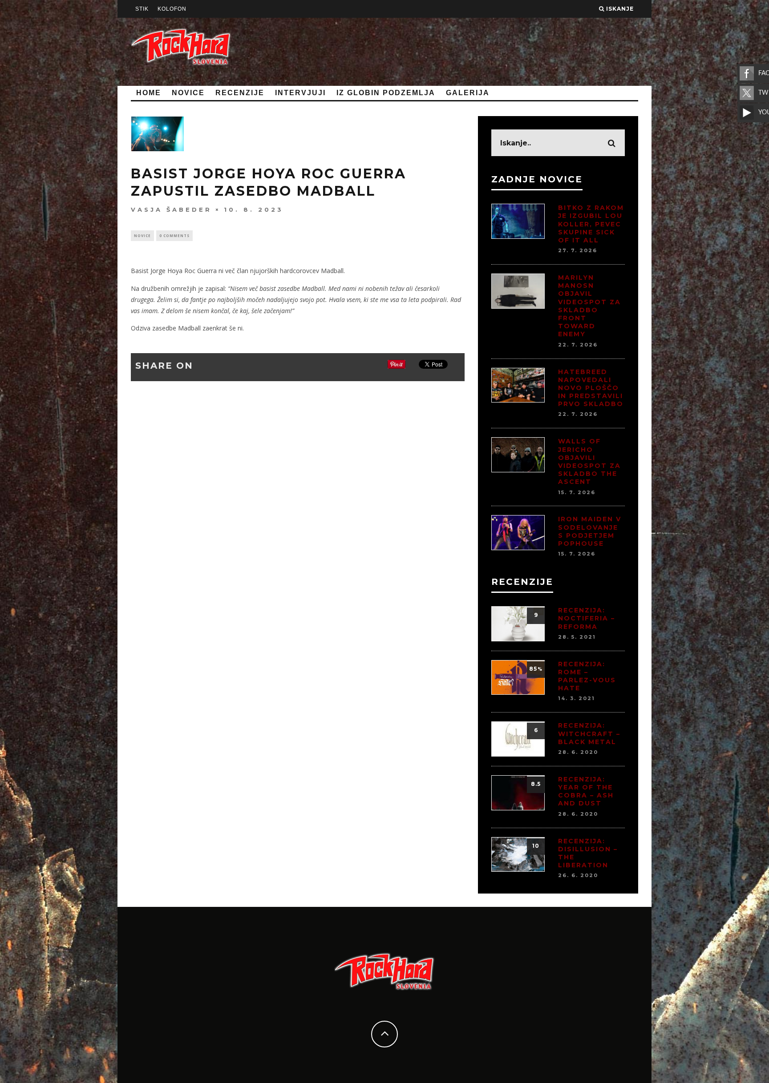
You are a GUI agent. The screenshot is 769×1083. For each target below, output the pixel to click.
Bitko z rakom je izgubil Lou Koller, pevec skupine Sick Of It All (591, 224)
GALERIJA (468, 93)
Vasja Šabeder (171, 209)
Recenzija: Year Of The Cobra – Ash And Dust (586, 791)
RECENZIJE (239, 93)
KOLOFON (172, 9)
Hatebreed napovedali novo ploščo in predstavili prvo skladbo (590, 388)
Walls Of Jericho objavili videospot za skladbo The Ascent (589, 461)
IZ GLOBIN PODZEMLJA (385, 93)
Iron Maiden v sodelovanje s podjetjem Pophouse (589, 531)
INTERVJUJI (300, 93)
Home (148, 93)
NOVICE (188, 93)
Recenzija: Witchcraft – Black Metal (589, 733)
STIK (142, 9)
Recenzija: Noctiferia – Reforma (586, 618)
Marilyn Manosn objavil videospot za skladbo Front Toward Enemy (589, 306)
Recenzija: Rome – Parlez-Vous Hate (587, 676)
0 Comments (174, 235)
